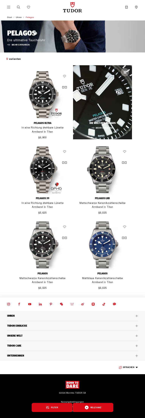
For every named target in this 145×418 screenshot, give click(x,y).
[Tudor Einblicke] (72, 326)
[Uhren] (72, 316)
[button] (18, 7)
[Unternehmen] (72, 356)
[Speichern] (65, 76)
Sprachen (128, 367)
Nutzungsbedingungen (72, 401)
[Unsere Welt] (72, 336)
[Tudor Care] (72, 346)
